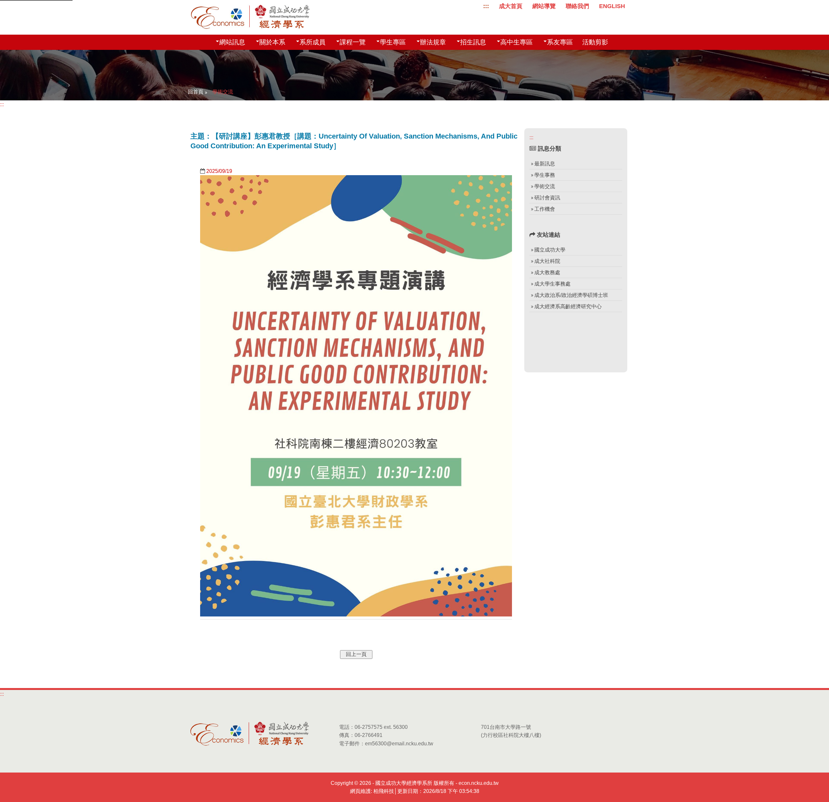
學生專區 (393, 42)
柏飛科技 (383, 791)
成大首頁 (510, 6)
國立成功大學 (549, 250)
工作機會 (544, 209)
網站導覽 (544, 6)
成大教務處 (547, 272)
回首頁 (195, 92)
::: (486, 6)
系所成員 (312, 42)
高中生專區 (516, 42)
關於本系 (272, 42)
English (612, 6)
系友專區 (560, 42)
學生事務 (544, 175)
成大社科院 (547, 261)
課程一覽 (353, 42)
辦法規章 (433, 42)
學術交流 (222, 92)
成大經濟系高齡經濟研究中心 (568, 306)
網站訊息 (232, 42)
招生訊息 (473, 42)
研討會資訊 (547, 197)
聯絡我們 (577, 6)
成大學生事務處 (552, 284)
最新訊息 (544, 163)
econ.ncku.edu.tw (479, 783)
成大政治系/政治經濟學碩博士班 (571, 295)
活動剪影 (595, 42)
